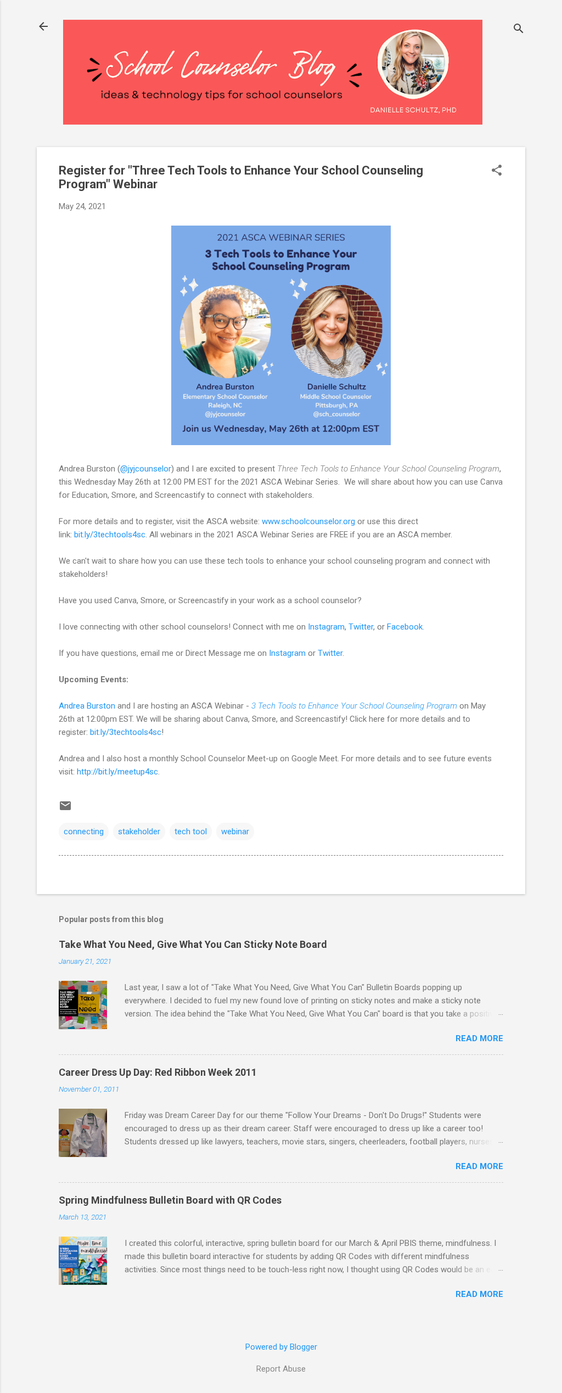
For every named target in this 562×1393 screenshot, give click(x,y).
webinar (235, 831)
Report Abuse (281, 1369)
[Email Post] (65, 810)
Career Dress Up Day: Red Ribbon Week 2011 (158, 1072)
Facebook (405, 627)
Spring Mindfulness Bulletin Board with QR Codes (170, 1200)
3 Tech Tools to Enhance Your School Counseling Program (354, 706)
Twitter (361, 627)
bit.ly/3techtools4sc (109, 535)
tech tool (191, 831)
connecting (84, 831)
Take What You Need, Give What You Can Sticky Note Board (193, 944)
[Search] (518, 30)
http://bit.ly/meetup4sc (117, 772)
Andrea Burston (87, 706)
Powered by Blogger (281, 1347)
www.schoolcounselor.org (308, 521)
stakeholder (139, 831)
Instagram (326, 627)
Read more (479, 1038)
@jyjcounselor (145, 469)
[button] (496, 171)
